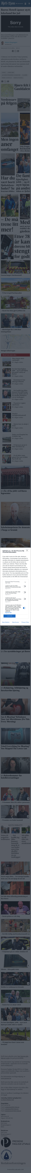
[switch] (24, 586)
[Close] (27, 551)
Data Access (15, 622)
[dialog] (15, 587)
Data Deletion (5, 622)
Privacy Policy (25, 622)
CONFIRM (9, 615)
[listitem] (15, 582)
